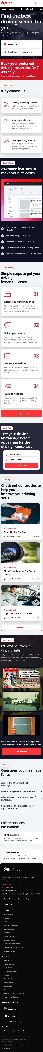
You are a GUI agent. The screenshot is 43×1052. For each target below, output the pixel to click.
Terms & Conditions (22, 1045)
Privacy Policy (8, 1045)
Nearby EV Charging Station (14, 993)
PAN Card (7, 933)
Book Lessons (21, 414)
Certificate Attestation (12, 944)
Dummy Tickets (9, 940)
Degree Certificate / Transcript (15, 947)
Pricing (18, 899)
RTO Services (8, 914)
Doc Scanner (8, 986)
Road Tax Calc (9, 979)
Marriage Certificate (11, 925)
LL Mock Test (8, 968)
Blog (27, 899)
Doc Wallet (7, 990)
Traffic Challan (9, 936)
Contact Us (8, 904)
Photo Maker (8, 982)
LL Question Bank (10, 971)
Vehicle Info (8, 960)
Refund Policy (8, 1048)
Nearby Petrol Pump (11, 997)
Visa (5, 922)
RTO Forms (8, 975)
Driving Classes (9, 951)
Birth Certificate (9, 929)
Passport (7, 918)
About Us (7, 899)
